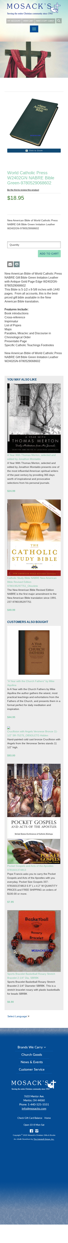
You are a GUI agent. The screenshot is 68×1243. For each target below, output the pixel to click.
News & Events (32, 1062)
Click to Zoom (36, 150)
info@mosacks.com (34, 1108)
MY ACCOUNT (14, 21)
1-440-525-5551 (38, 1104)
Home (47, 1118)
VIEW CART (28, 21)
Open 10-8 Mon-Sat (34, 1125)
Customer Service (32, 1069)
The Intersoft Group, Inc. (44, 1139)
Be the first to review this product (23, 190)
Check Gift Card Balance (29, 1118)
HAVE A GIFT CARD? (45, 21)
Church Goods (31, 1054)
